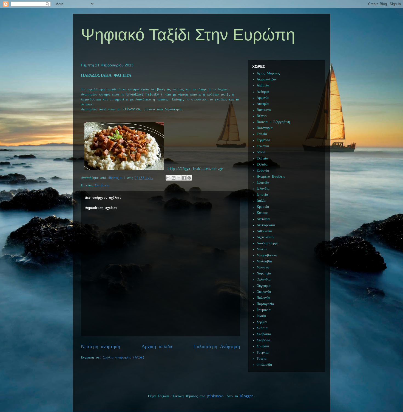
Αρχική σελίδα (156, 346)
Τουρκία (263, 352)
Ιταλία (261, 201)
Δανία (261, 152)
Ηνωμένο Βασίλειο (271, 176)
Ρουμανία (264, 310)
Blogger (246, 396)
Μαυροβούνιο (267, 255)
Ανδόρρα (263, 92)
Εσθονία (263, 170)
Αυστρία (263, 104)
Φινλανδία (264, 364)
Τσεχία (261, 358)
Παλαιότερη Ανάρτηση (216, 346)
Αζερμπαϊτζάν (267, 79)
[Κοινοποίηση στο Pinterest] (189, 178)
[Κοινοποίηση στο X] (178, 178)
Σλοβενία (263, 340)
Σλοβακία (102, 185)
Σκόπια (262, 328)
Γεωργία (263, 146)
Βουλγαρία (265, 128)
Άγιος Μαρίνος (268, 73)
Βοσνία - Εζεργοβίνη (273, 122)
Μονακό (263, 267)
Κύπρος (262, 213)
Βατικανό (264, 110)
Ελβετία (262, 158)
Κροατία (263, 207)
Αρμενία (263, 98)
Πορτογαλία (265, 304)
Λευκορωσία (266, 225)
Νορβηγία (264, 273)
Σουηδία (263, 346)
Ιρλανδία (263, 182)
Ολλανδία (264, 279)
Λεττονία (263, 219)
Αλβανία (263, 85)
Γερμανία (263, 140)
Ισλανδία (263, 188)
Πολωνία (263, 298)
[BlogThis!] (173, 178)
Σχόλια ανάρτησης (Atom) (123, 357)
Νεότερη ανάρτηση (100, 346)
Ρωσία (261, 316)
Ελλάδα (262, 164)
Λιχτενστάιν (265, 237)
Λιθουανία (264, 231)
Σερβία (262, 322)
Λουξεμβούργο (267, 243)
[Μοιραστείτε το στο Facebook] (184, 178)
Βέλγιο (262, 116)
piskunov (215, 396)
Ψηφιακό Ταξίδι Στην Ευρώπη (188, 35)
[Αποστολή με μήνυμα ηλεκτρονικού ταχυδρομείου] (168, 178)
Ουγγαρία (264, 286)
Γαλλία (262, 134)
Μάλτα (262, 249)
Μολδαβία (264, 261)
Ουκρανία (264, 292)
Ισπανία (262, 195)
